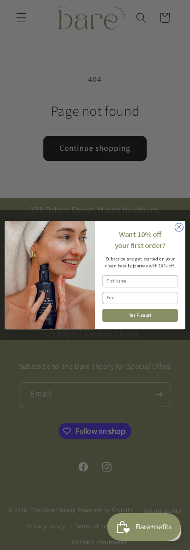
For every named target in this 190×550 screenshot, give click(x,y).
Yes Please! (140, 315)
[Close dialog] (179, 227)
